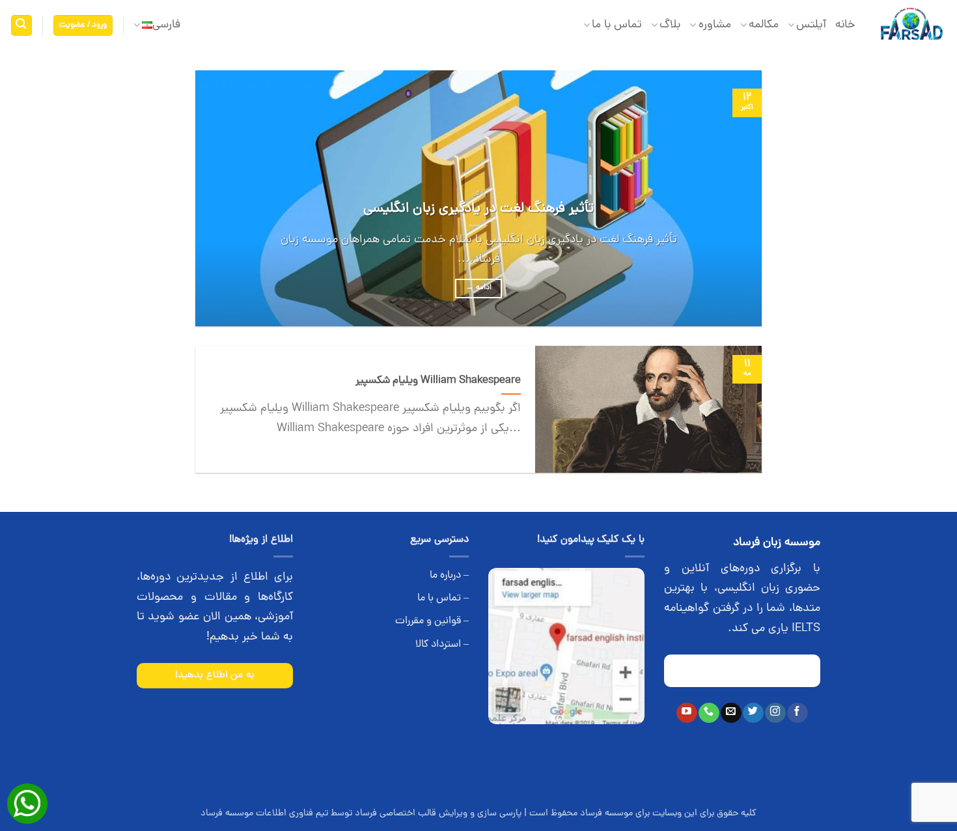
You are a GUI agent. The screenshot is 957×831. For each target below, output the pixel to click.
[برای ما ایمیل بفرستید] (731, 713)
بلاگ (669, 25)
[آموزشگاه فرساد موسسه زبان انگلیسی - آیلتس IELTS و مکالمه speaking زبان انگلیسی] (911, 25)
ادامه (478, 288)
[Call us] (709, 713)
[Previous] (733, 198)
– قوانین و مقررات (432, 621)
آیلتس (811, 25)
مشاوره (714, 25)
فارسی (166, 25)
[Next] (213, 198)
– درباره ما (449, 576)
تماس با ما (617, 25)
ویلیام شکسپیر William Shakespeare (438, 381)
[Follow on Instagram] (775, 713)
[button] (83, 25)
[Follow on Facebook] (797, 713)
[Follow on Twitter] (753, 713)
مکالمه (764, 25)
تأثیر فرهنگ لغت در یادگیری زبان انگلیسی (478, 209)
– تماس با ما (443, 598)
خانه (845, 25)
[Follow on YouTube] (686, 713)
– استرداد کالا (442, 645)
